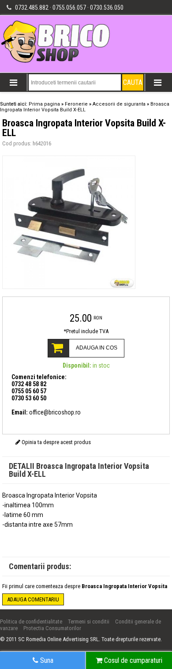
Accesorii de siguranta (119, 104)
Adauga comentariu (33, 599)
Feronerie (76, 104)
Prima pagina (44, 104)
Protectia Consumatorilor (52, 628)
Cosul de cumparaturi (132, 660)
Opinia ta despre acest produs (55, 442)
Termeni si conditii (88, 621)
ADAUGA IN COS (96, 348)
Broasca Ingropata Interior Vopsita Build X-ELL (84, 107)
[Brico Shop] (56, 62)
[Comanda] (86, 304)
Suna (45, 660)
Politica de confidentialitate (31, 621)
